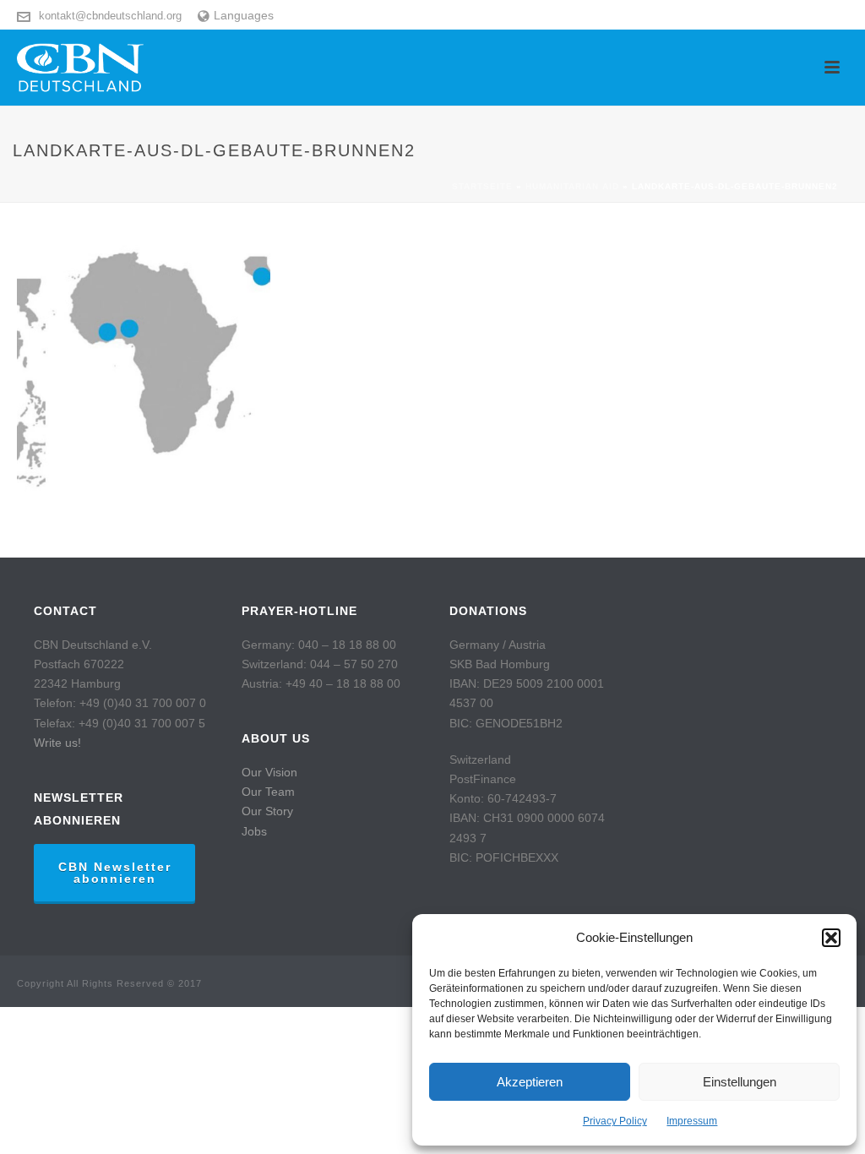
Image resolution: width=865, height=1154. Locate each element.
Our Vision (269, 772)
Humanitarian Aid (572, 186)
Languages (244, 15)
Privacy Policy (615, 1121)
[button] (831, 937)
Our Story (267, 811)
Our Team (268, 791)
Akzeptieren (530, 1082)
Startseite (482, 186)
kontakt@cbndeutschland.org (110, 15)
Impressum (691, 1121)
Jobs (254, 831)
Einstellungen (739, 1082)
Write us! (57, 742)
